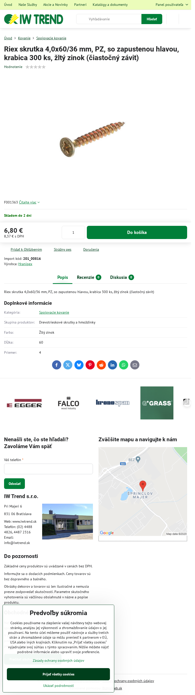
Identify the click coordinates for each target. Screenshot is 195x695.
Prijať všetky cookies (58, 674)
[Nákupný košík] (173, 19)
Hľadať (152, 19)
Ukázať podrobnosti (58, 685)
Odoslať (15, 483)
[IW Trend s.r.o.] (67, 522)
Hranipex (25, 264)
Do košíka (137, 232)
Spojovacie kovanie (54, 312)
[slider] (35, 67)
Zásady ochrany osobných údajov (128, 681)
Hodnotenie (13, 66)
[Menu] (185, 19)
